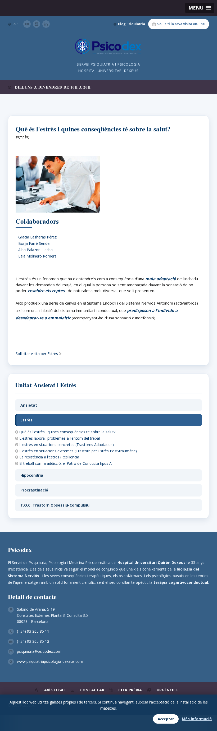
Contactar (92, 689)
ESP (15, 23)
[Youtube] (27, 24)
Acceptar (166, 718)
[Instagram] (36, 24)
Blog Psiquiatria (131, 23)
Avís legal (55, 689)
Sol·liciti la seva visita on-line (181, 23)
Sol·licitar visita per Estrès (37, 353)
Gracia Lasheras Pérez (37, 237)
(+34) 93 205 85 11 (33, 631)
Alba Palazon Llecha (35, 249)
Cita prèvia (130, 689)
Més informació (197, 718)
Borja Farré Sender (34, 243)
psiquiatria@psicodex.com (39, 651)
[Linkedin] (46, 24)
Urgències (167, 689)
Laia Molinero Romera (37, 256)
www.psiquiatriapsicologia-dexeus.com (50, 661)
